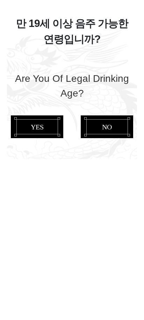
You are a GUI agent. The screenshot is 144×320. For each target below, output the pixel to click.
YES (37, 126)
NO (107, 126)
